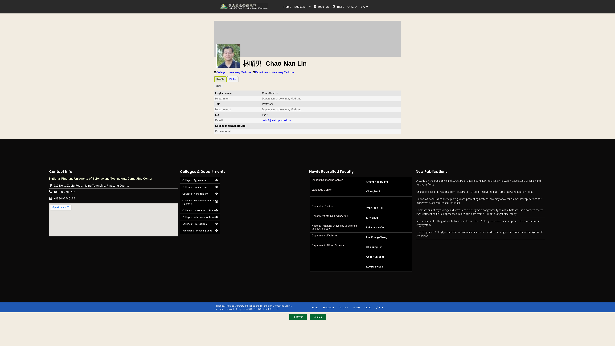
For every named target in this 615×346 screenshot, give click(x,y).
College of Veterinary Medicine (233, 72)
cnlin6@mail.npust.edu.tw (276, 120)
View (218, 85)
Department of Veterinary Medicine (274, 72)
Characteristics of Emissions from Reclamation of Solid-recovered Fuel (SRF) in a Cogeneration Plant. (474, 192)
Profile (220, 79)
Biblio (232, 79)
